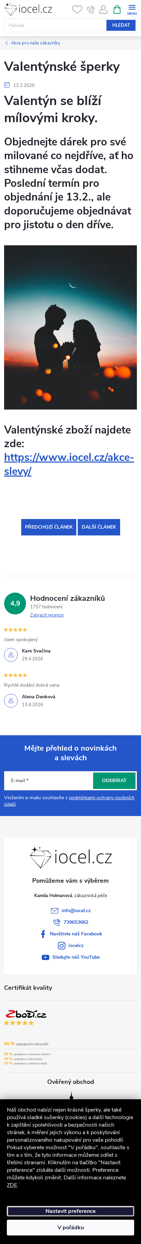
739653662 (76, 922)
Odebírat (114, 780)
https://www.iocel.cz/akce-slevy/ (69, 464)
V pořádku (70, 1227)
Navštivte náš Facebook (76, 934)
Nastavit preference (71, 1211)
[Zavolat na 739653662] (91, 9)
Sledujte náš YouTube (76, 957)
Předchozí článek (49, 527)
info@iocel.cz (76, 910)
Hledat (121, 25)
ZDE (12, 1185)
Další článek (99, 527)
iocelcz (76, 945)
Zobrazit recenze (47, 615)
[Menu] (132, 9)
